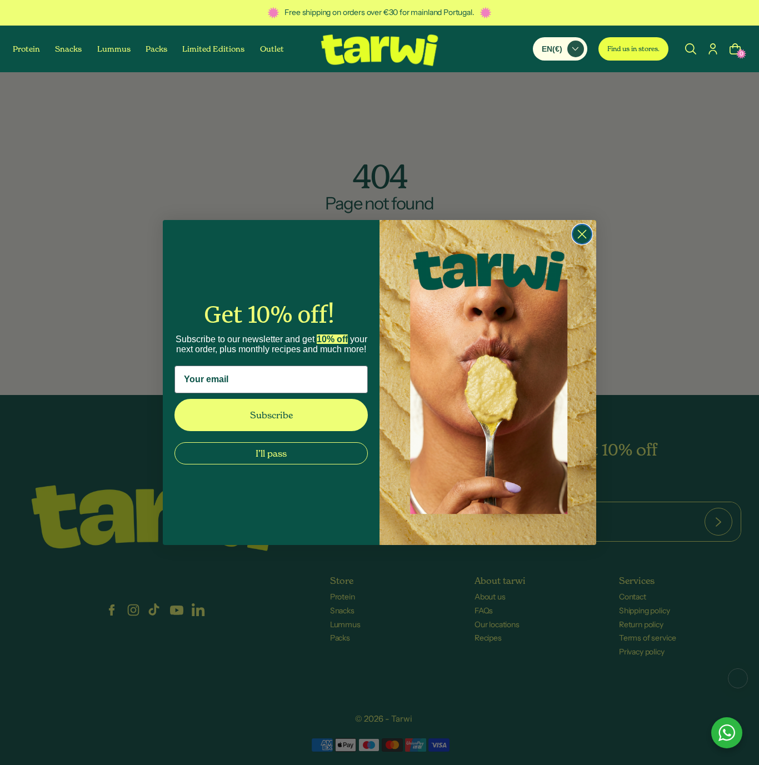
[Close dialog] (582, 234)
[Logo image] (379, 49)
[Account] (713, 48)
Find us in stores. (633, 48)
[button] (691, 48)
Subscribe (271, 415)
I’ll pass (271, 453)
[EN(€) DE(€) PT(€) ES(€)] (560, 48)
